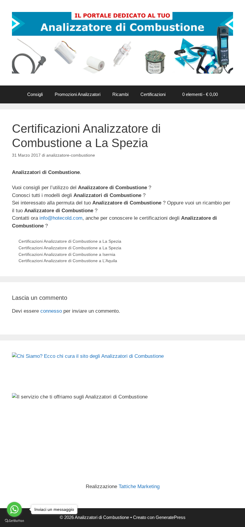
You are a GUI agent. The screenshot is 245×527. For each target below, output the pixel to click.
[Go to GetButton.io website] (14, 521)
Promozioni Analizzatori (77, 94)
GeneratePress (171, 517)
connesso (51, 311)
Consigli (35, 94)
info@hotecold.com (60, 218)
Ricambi (120, 94)
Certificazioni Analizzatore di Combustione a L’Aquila (68, 260)
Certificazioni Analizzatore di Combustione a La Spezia (70, 241)
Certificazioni (153, 94)
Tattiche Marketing (139, 486)
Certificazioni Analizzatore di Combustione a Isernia (67, 254)
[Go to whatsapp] (14, 509)
